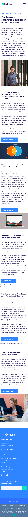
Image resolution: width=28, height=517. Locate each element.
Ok (14, 514)
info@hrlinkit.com (7, 445)
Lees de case (7, 280)
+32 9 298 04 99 (6, 443)
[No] (26, 510)
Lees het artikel (8, 139)
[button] (24, 4)
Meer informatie (8, 391)
